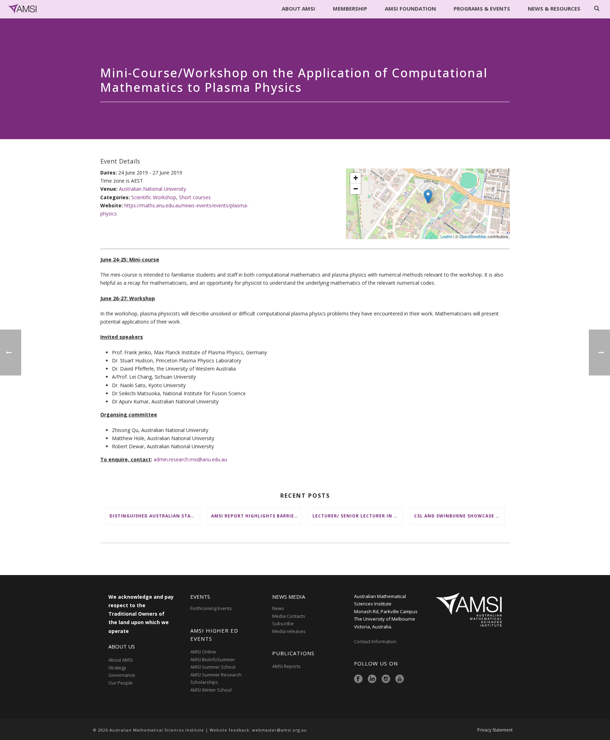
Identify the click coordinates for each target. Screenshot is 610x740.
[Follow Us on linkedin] (372, 679)
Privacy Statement (495, 730)
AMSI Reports (286, 666)
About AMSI (298, 8)
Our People (120, 683)
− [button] (355, 188)
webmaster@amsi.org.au (279, 730)
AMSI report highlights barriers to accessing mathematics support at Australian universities (256, 516)
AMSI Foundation (410, 8)
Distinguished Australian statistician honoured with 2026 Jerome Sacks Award (154, 516)
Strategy (117, 667)
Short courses (195, 197)
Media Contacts (288, 616)
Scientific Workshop (153, 197)
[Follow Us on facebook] (358, 679)
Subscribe (283, 623)
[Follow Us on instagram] (386, 679)
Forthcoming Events (211, 608)
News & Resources (554, 8)
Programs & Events (482, 8)
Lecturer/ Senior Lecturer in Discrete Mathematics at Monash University (357, 516)
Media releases (289, 631)
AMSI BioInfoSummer (212, 659)
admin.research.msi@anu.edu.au (190, 459)
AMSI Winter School (211, 690)
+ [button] (355, 177)
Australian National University (152, 188)
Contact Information (375, 641)
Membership (350, 8)
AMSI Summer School (212, 667)
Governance (121, 675)
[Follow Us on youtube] (399, 679)
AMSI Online (203, 652)
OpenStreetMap (472, 236)
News (278, 608)
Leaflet (446, 236)
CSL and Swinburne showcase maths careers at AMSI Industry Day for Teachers (459, 516)
